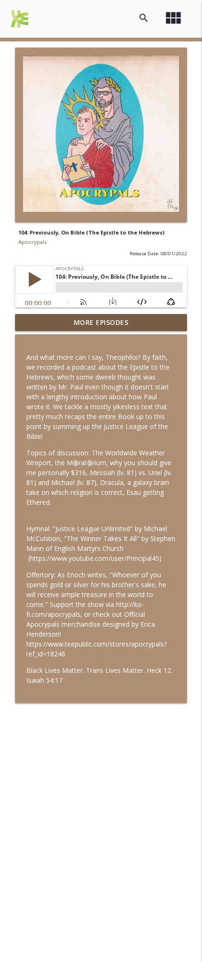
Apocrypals (32, 241)
